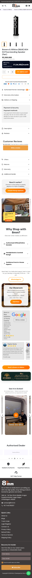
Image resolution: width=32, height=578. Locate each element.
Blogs (3, 518)
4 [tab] (17, 458)
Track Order (5, 521)
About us (4, 516)
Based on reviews (7, 338)
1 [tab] (9, 458)
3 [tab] (14, 458)
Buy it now (16, 76)
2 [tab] (12, 458)
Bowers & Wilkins (7, 9)
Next (29, 452)
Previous (3, 452)
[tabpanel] (16, 452)
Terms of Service (7, 535)
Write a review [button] (15, 148)
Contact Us (5, 527)
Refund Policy (5, 532)
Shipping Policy (6, 538)
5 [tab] (20, 458)
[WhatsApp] (28, 573)
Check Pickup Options (15, 191)
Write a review (20, 320)
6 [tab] (23, 458)
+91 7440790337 (8, 506)
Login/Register (6, 524)
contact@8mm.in (8, 503)
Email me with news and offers (12, 562)
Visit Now (16, 302)
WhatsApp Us (16, 279)
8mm (13, 573)
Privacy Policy (6, 529)
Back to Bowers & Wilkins (16, 367)
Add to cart (22, 72)
